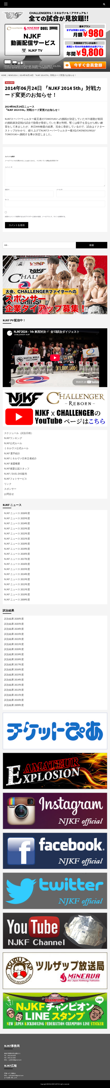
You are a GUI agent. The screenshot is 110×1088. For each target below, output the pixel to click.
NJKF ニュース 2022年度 (17, 533)
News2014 (9, 83)
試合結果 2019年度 (14, 654)
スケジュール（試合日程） (18, 433)
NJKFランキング (13, 438)
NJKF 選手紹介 (12, 453)
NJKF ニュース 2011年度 (17, 589)
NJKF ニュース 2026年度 (17, 513)
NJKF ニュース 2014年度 (17, 574)
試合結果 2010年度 (14, 700)
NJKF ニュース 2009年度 (17, 599)
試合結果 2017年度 (14, 664)
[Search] (104, 4)
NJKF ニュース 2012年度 (17, 584)
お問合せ (9, 494)
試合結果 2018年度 (14, 659)
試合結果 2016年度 (14, 669)
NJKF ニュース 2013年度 (17, 579)
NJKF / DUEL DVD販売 (15, 473)
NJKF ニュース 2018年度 (17, 553)
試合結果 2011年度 (14, 694)
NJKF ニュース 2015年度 (17, 569)
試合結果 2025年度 (14, 623)
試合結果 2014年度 (14, 679)
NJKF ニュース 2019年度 (17, 548)
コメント (8, 167)
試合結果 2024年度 (14, 628)
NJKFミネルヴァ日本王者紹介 (20, 458)
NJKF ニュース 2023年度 (17, 528)
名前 (7, 189)
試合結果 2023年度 (14, 634)
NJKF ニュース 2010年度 (17, 594)
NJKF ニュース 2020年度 (17, 543)
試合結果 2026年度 (14, 618)
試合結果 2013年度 (14, 684)
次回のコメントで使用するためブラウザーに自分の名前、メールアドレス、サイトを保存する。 (35, 216)
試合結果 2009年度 (14, 705)
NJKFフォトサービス (15, 478)
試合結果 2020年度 (14, 649)
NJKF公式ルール (13, 443)
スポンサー (10, 488)
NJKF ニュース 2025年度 (17, 518)
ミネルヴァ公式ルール (16, 448)
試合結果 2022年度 (14, 639)
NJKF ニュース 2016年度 (17, 564)
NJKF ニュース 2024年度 (17, 523)
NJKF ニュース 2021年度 (17, 538)
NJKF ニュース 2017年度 (17, 559)
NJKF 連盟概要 (12, 463)
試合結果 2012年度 (14, 689)
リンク (7, 483)
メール (59, 189)
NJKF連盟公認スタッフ (16, 468)
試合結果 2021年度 (14, 644)
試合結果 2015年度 (14, 674)
